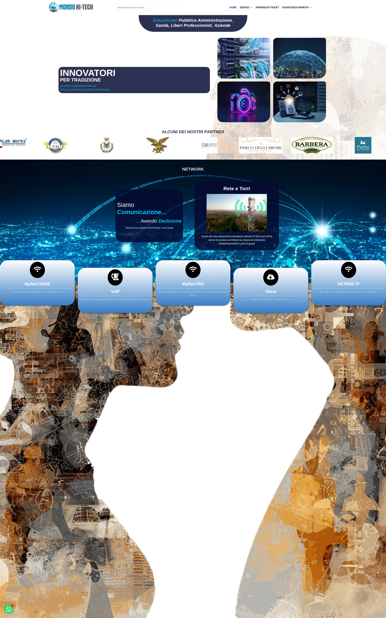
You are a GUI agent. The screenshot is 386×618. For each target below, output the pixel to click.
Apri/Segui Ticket (267, 7)
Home (233, 7)
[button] (8, 609)
